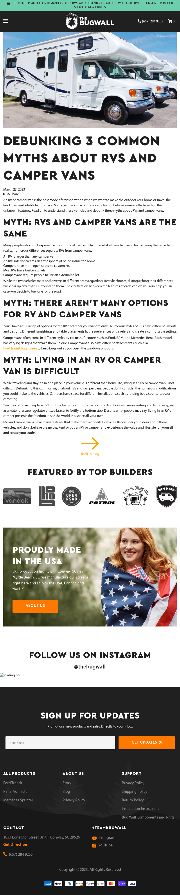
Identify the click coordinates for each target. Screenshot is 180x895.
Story (67, 783)
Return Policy (133, 800)
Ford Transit (12, 783)
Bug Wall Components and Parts (148, 818)
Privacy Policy (74, 800)
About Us (35, 606)
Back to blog (90, 454)
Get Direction (15, 845)
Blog (66, 792)
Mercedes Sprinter (18, 800)
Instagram (107, 838)
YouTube (105, 846)
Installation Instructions (141, 809)
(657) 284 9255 (152, 21)
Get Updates (144, 743)
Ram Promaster (16, 792)
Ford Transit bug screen (20, 348)
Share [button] (14, 194)
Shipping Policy (134, 792)
